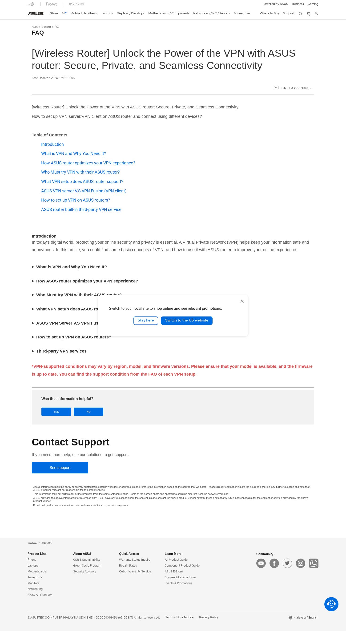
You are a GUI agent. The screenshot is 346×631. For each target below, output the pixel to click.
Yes (56, 411)
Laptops (33, 565)
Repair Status (128, 565)
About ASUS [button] (82, 553)
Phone (32, 559)
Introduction (52, 144)
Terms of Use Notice (179, 617)
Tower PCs (35, 577)
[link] (36, 13)
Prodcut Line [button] (37, 553)
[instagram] (300, 563)
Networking (35, 589)
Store (54, 13)
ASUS (35, 26)
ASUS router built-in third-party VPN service (81, 209)
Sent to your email (296, 88)
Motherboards (37, 571)
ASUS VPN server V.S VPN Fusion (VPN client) (83, 190)
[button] (313, 4)
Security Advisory (84, 571)
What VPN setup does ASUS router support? (82, 181)
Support (46, 26)
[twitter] (287, 563)
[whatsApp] (313, 563)
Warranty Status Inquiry (134, 559)
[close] (242, 301)
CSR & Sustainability (86, 559)
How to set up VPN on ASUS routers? (75, 200)
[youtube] (261, 563)
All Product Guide (176, 559)
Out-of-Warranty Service (135, 571)
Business (298, 4)
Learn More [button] (173, 553)
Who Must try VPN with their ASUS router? (80, 172)
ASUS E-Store (174, 571)
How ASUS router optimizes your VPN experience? (88, 162)
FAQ (57, 26)
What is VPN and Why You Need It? (73, 153)
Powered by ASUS (275, 4)
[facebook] (274, 563)
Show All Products (40, 594)
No (88, 411)
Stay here (146, 320)
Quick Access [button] (129, 553)
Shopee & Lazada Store (180, 577)
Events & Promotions (178, 583)
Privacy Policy (209, 617)
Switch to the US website (186, 320)
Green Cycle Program (87, 565)
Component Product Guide (182, 565)
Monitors (33, 583)
